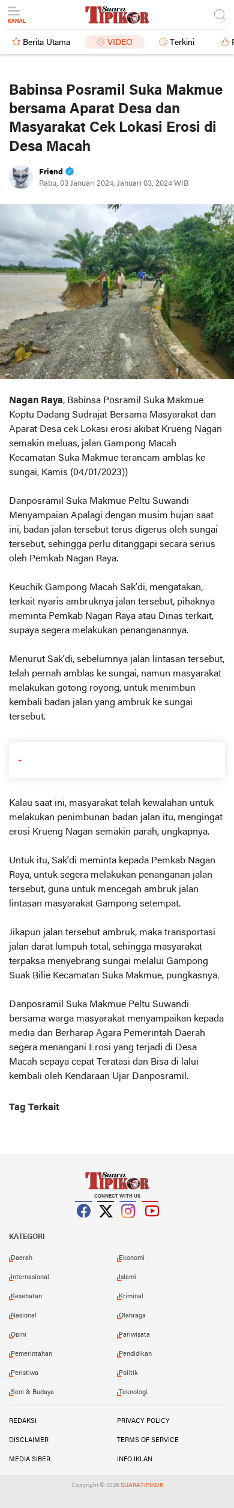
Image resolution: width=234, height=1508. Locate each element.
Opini (18, 1334)
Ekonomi (132, 1258)
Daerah (21, 1258)
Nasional (24, 1315)
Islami (127, 1277)
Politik (128, 1373)
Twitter (106, 1225)
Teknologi (133, 1392)
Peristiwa (24, 1373)
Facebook (84, 1225)
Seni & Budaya (32, 1392)
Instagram (128, 1225)
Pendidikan (135, 1354)
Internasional (30, 1277)
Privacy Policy (143, 1421)
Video (120, 42)
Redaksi (23, 1421)
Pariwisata (134, 1334)
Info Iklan (134, 1459)
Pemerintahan (31, 1354)
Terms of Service (148, 1440)
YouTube (151, 1225)
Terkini (182, 42)
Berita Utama (46, 42)
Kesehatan (26, 1296)
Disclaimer (29, 1440)
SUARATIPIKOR (142, 1485)
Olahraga (132, 1315)
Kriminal (131, 1296)
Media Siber (29, 1459)
